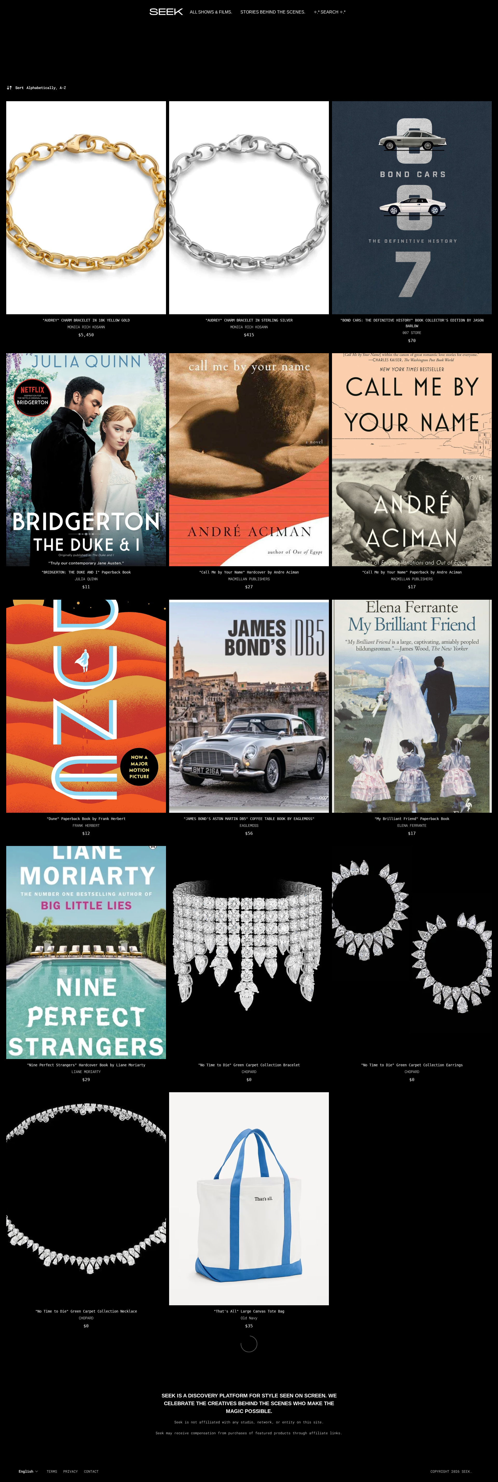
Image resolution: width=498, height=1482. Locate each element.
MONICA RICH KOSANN (86, 326)
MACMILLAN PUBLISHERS (249, 579)
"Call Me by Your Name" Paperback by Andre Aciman (412, 572)
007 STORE (412, 332)
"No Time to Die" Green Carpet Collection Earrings (412, 1065)
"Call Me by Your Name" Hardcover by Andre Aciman (249, 572)
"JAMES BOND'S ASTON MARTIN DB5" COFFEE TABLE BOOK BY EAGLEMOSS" (249, 819)
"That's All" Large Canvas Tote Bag (249, 1311)
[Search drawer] (477, 12)
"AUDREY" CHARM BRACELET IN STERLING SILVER (249, 320)
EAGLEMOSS (249, 825)
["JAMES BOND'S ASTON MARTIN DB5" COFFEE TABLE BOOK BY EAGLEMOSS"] (249, 706)
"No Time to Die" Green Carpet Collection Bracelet (249, 1065)
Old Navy (249, 1318)
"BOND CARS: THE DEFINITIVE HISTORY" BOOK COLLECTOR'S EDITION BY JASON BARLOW (411, 323)
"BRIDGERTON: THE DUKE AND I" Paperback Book (86, 572)
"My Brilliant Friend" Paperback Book (412, 819)
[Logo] (166, 12)
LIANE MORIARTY (86, 1071)
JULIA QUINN (86, 579)
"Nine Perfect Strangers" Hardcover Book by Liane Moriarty (86, 1065)
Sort (40, 87)
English (26, 1471)
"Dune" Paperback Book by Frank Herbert (86, 819)
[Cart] (483, 12)
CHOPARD (249, 1071)
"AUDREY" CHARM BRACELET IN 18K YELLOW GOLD (86, 320)
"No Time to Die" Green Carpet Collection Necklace (86, 1311)
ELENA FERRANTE (411, 825)
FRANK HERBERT (86, 825)
